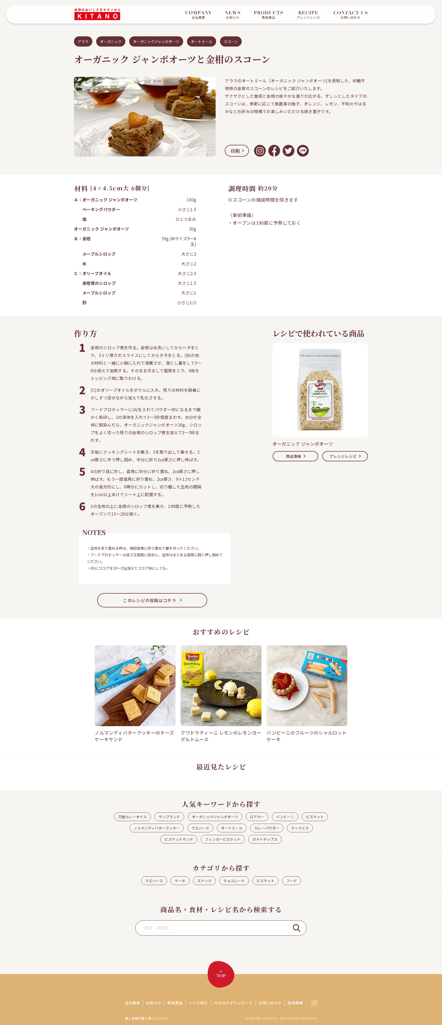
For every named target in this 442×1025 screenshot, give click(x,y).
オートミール (201, 41)
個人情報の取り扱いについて (146, 1018)
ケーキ (180, 880)
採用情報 (295, 1002)
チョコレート (234, 880)
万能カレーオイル (132, 816)
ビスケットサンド (178, 839)
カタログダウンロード (233, 1002)
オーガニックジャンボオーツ (156, 41)
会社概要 (132, 1002)
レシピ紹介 (198, 1002)
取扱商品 (175, 1002)
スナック (204, 880)
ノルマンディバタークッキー (157, 828)
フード (291, 880)
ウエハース (200, 828)
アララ (83, 41)
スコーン (231, 41)
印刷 (235, 150)
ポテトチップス (265, 839)
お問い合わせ (270, 1002)
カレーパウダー (266, 828)
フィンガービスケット (223, 839)
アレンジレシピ (343, 456)
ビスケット (315, 816)
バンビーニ (285, 816)
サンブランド (169, 816)
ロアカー (257, 816)
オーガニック (110, 41)
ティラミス (300, 828)
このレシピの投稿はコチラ (149, 600)
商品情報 (293, 456)
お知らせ (153, 1002)
